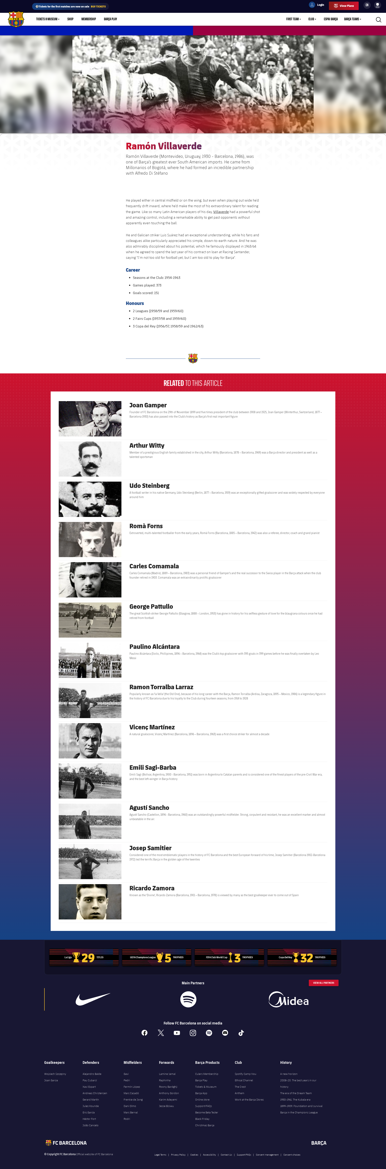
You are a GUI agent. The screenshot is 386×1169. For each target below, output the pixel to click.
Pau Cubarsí (90, 1080)
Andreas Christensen (95, 1093)
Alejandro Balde (92, 1073)
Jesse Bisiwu (166, 1106)
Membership (88, 19)
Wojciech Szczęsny (55, 1073)
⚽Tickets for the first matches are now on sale (70, 6)
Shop (70, 19)
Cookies (194, 1154)
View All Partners (323, 982)
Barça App (201, 1093)
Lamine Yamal (167, 1073)
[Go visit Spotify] (188, 999)
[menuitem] (377, 4)
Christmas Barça (204, 1125)
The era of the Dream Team (296, 1093)
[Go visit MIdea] (288, 999)
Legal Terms (160, 1154)
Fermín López (132, 1086)
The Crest (240, 1086)
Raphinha (164, 1080)
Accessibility (209, 1154)
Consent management (267, 1154)
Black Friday (202, 1118)
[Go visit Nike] (93, 999)
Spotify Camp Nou (245, 1073)
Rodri (127, 1118)
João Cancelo (91, 1125)
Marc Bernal (131, 1112)
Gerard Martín (91, 1099)
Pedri (127, 1080)
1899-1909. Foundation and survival (301, 1106)
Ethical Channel (244, 1080)
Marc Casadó (131, 1093)
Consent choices (291, 1154)
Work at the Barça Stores (249, 1099)
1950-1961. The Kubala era (295, 1099)
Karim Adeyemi (168, 1099)
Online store (202, 1099)
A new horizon (289, 1073)
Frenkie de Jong (133, 1099)
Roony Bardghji (168, 1086)
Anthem (239, 1093)
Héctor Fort (89, 1118)
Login (318, 5)
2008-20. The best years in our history (298, 1083)
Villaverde (221, 211)
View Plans (347, 6)
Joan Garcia (51, 1080)
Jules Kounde (91, 1106)
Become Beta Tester (206, 1112)
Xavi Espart (89, 1086)
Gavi (126, 1073)
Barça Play (110, 19)
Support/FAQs (203, 1106)
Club (311, 19)
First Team (292, 19)
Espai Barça (331, 19)
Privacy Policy (178, 1154)
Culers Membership (206, 1073)
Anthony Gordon (169, 1093)
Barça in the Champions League (299, 1112)
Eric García (89, 1112)
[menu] (377, 5)
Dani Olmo (130, 1106)
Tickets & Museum (46, 19)
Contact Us (226, 1154)
